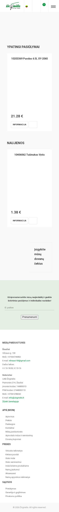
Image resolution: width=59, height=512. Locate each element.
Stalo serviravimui (13, 462)
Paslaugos (10, 424)
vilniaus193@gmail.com (19, 360)
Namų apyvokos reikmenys (18, 477)
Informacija (19, 124)
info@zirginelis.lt (16, 398)
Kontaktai (10, 428)
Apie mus (10, 416)
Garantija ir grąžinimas (15, 492)
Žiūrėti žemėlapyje (10, 401)
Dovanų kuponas (13, 439)
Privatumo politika (14, 496)
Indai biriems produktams (17, 466)
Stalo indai (10, 458)
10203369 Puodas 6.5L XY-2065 (29, 58)
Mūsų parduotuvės (14, 432)
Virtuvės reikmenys (14, 451)
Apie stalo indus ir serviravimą (19, 435)
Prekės (9, 420)
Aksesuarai (11, 473)
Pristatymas (11, 488)
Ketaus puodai (12, 454)
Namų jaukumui (13, 469)
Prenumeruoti (29, 317)
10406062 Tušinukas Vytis (29, 154)
